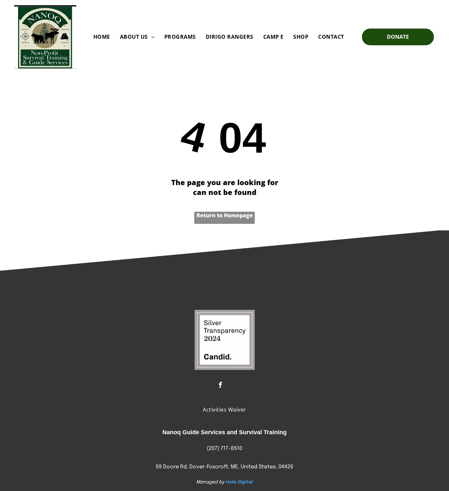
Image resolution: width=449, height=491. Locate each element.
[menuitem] (101, 36)
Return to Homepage (225, 215)
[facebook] (220, 385)
